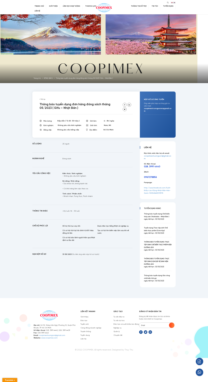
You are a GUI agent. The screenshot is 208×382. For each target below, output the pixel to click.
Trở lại (42, 99)
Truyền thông (86, 331)
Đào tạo (84, 320)
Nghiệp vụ (117, 328)
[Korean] (174, 2)
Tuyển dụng (85, 335)
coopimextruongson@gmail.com (52, 335)
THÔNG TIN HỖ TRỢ (138, 6)
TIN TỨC (155, 6)
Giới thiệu (53, 6)
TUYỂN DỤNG (168, 6)
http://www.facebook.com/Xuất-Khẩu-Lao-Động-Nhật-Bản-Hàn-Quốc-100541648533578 (157, 190)
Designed (116, 349)
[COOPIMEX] (104, 7)
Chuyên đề (118, 335)
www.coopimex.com (49, 338)
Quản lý (117, 331)
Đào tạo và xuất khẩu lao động (126, 324)
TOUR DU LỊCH (90, 6)
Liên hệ (37, 11)
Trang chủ (39, 6)
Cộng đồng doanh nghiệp (91, 328)
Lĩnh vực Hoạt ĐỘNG (71, 6)
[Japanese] (172, 2)
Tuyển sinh (85, 324)
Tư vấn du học (119, 320)
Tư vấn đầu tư (119, 317)
